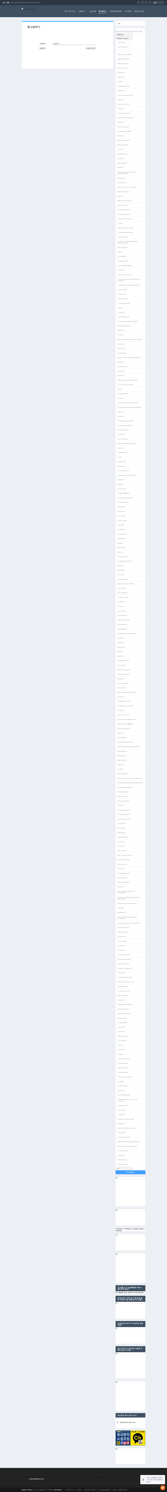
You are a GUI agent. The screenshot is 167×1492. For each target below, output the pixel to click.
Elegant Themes (27, 1490)
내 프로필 (128, 11)
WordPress (58, 1490)
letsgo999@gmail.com (36, 1479)
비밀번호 (42, 43)
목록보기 (42, 48)
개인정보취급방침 (115, 11)
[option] (130, 42)
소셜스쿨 (93, 11)
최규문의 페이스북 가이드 (128, 1422)
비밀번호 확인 (90, 48)
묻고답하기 (102, 11)
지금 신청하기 (130, 1172)
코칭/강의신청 (139, 11)
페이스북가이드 (70, 11)
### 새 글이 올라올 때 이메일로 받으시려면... (129, 31)
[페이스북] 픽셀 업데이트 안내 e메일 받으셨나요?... (25, 2)
